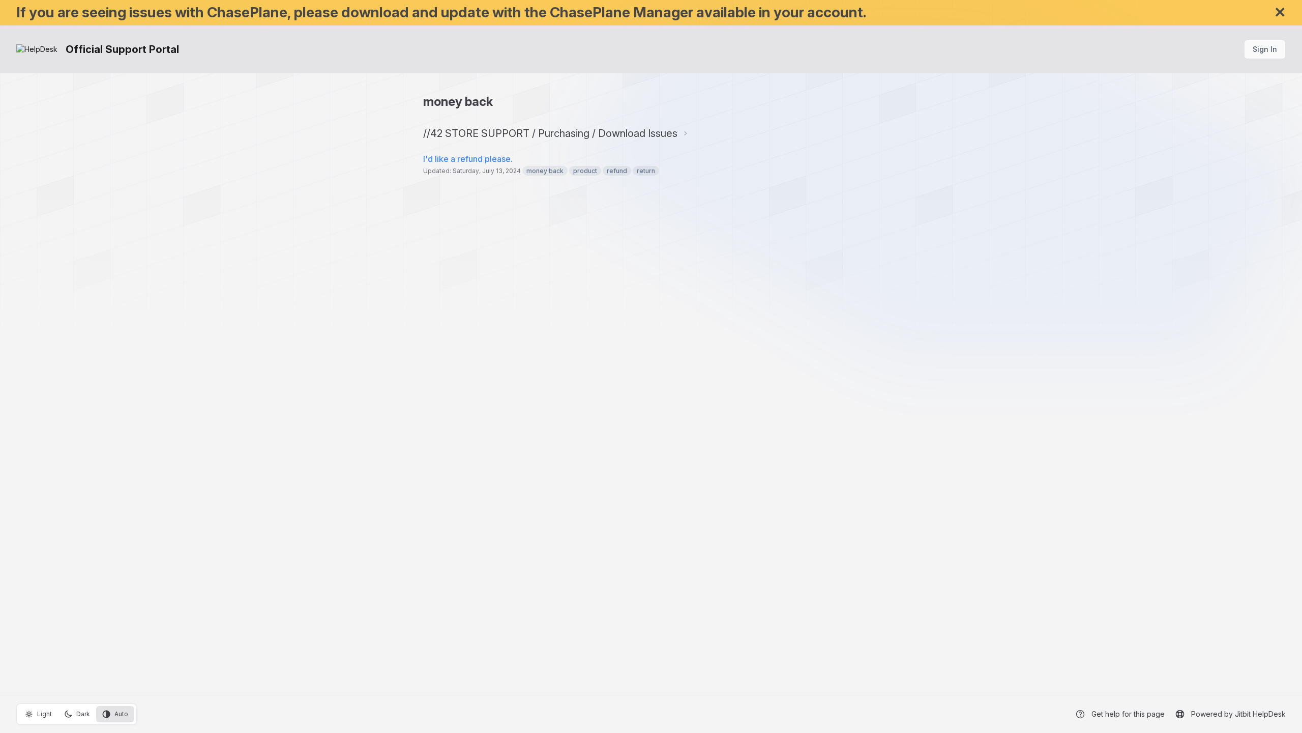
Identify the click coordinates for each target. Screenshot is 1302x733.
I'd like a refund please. (468, 159)
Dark (83, 714)
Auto (121, 714)
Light (44, 714)
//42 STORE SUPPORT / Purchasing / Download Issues (550, 133)
